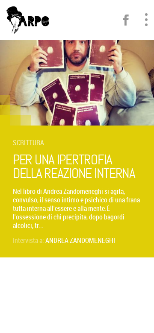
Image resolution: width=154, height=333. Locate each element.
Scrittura (28, 142)
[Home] (27, 20)
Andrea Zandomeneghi (80, 240)
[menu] (146, 19)
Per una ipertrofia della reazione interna (74, 166)
